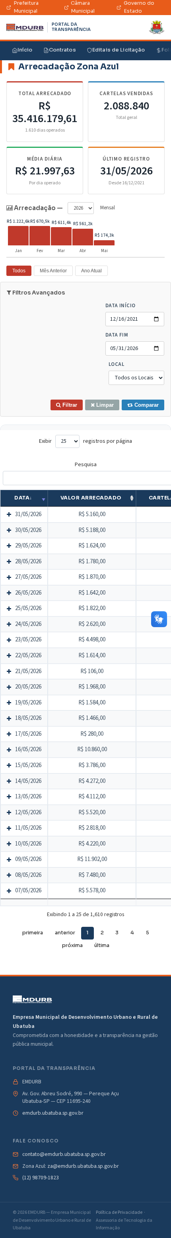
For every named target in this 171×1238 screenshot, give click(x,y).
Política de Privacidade (119, 1212)
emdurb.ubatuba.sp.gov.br (53, 1113)
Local (116, 364)
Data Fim (116, 335)
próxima (72, 945)
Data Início (120, 305)
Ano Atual (91, 271)
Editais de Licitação (118, 50)
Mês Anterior (53, 271)
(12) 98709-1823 (40, 1178)
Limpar (104, 405)
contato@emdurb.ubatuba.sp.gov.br (64, 1154)
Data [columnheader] (21, 498)
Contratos (62, 50)
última (101, 945)
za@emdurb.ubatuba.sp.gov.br (83, 1166)
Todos (18, 271)
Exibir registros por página (85, 441)
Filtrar (69, 405)
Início (25, 50)
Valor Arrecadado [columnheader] (91, 498)
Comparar (146, 405)
